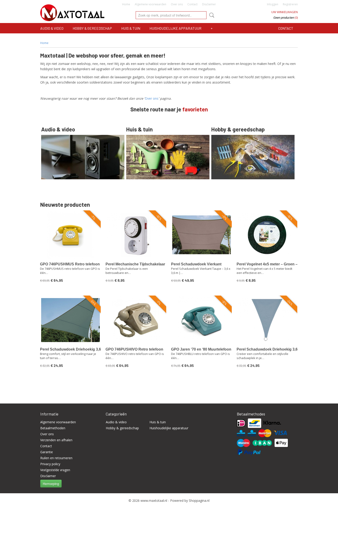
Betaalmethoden (52, 428)
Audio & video (51, 28)
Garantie (46, 452)
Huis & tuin (130, 28)
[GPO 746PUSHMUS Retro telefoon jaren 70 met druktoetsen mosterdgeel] (70, 234)
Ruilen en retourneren (56, 458)
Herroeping (51, 483)
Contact (192, 4)
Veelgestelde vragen (55, 470)
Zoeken (210, 15)
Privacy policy (50, 464)
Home (126, 4)
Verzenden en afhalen (56, 440)
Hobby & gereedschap (92, 28)
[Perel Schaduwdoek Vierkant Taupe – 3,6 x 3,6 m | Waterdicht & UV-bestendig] (201, 234)
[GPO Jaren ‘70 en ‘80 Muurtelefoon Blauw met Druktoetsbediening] (201, 320)
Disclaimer (209, 4)
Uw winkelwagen (284, 12)
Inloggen (272, 4)
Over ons (177, 4)
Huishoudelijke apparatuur (175, 28)
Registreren (290, 4)
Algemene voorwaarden (150, 4)
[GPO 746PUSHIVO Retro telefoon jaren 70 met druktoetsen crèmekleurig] (136, 320)
